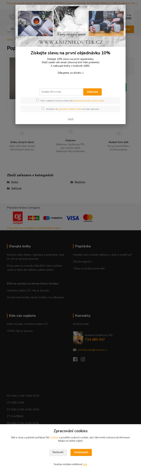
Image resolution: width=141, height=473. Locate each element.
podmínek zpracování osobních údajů (88, 101)
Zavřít (70, 119)
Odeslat (92, 92)
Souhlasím (81, 452)
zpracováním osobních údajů (70, 109)
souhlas (54, 437)
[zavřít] (119, 10)
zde (85, 464)
